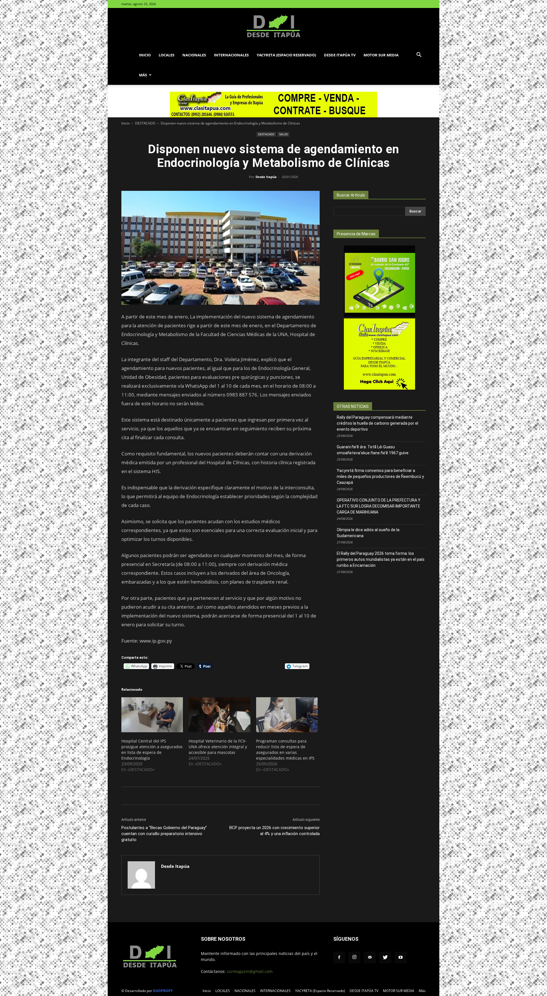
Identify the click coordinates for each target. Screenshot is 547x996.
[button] (419, 55)
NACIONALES (194, 55)
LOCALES (166, 55)
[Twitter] (385, 957)
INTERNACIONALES (231, 55)
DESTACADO (145, 123)
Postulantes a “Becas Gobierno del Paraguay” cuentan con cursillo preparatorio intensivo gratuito (164, 833)
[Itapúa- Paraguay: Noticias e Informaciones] (273, 27)
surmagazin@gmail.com (250, 971)
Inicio (145, 55)
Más (143, 74)
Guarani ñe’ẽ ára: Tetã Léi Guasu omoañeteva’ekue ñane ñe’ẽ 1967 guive (373, 450)
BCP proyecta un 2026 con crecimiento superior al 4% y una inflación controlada (274, 830)
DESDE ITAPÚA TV (340, 55)
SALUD (283, 134)
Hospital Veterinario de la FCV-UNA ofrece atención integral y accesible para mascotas (218, 746)
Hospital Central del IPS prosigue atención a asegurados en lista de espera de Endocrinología (152, 749)
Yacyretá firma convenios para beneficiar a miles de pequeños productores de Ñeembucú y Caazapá (380, 476)
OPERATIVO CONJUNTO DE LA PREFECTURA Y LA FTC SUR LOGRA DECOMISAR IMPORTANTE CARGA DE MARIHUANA (379, 506)
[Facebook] (339, 957)
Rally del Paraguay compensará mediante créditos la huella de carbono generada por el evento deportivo (377, 423)
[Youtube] (400, 957)
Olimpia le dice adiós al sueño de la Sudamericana (368, 532)
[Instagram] (354, 957)
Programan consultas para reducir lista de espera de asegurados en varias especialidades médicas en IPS (285, 749)
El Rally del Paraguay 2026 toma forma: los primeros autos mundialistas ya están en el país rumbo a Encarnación (380, 559)
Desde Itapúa (266, 177)
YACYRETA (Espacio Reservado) (286, 55)
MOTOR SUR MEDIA (381, 55)
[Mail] (369, 957)
